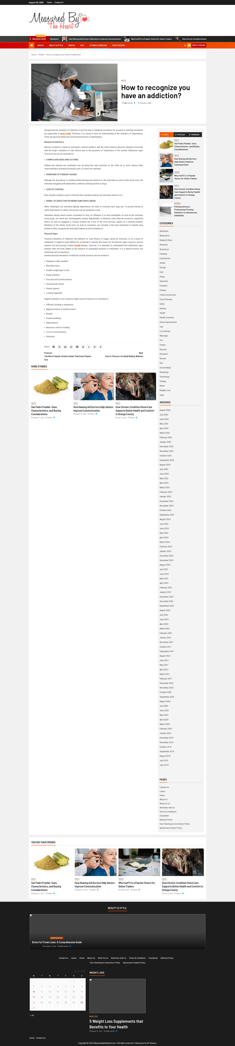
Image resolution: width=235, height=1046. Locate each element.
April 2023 (164, 583)
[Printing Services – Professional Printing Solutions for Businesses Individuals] (166, 209)
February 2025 (166, 492)
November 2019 (166, 742)
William (50, 418)
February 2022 (166, 633)
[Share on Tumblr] (89, 347)
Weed (162, 386)
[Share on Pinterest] (77, 347)
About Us (163, 799)
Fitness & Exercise (98, 45)
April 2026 (164, 428)
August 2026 (165, 410)
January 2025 (165, 496)
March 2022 (165, 628)
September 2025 (167, 460)
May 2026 (164, 424)
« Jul (32, 1015)
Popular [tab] (181, 135)
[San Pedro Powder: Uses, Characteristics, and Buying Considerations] (51, 386)
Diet (82, 45)
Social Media (165, 368)
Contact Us (58, 2)
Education (164, 281)
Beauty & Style (56, 45)
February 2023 (166, 587)
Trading (163, 381)
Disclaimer (164, 816)
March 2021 (165, 674)
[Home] (31, 45)
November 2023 (166, 560)
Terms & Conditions (168, 812)
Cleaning (163, 254)
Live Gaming (165, 331)
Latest (162, 791)
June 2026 (164, 419)
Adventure (164, 231)
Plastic (163, 345)
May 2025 (164, 478)
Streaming (164, 372)
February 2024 (166, 546)
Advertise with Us (167, 807)
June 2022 (164, 619)
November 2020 (166, 688)
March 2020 (165, 724)
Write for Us (165, 803)
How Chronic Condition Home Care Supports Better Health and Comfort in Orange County (189, 39)
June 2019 (164, 765)
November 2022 (166, 601)
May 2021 (164, 665)
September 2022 (167, 606)
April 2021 (164, 669)
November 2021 (166, 642)
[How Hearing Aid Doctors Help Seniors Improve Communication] (93, 386)
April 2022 (164, 624)
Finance (177, 172)
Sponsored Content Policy (171, 828)
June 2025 (164, 474)
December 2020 (166, 683)
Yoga (162, 395)
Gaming (163, 308)
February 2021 (166, 679)
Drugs (162, 276)
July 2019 (164, 760)
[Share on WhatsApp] (71, 347)
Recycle (163, 349)
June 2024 (164, 528)
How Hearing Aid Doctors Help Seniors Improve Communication (66, 39)
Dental (71, 45)
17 (34, 997)
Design (163, 267)
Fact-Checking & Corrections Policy (175, 824)
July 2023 (164, 569)
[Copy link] (100, 347)
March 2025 (165, 487)
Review (163, 358)
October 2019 (165, 747)
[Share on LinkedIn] (65, 347)
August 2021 (165, 656)
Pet (161, 340)
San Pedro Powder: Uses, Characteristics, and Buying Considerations (46, 410)
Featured (163, 286)
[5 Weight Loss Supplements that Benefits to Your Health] (117, 996)
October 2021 (165, 647)
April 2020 (164, 720)
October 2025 (165, 456)
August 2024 (165, 519)
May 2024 (164, 533)
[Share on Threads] (94, 347)
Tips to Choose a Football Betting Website (124, 354)
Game (162, 304)
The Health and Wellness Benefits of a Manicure (57, 942)
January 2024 (165, 551)
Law (161, 327)
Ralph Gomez (128, 103)
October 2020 (165, 692)
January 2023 (165, 592)
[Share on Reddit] (83, 347)
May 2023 (164, 578)
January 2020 (165, 733)
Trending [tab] (195, 135)
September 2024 (167, 515)
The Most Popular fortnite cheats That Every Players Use (67, 356)
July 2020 (164, 706)
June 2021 (164, 660)
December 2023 (166, 556)
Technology (164, 377)
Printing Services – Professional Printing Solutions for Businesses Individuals (185, 211)
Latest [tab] (165, 135)
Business (177, 203)
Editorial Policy (166, 820)
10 (34, 992)
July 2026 (164, 415)
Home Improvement (168, 322)
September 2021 (167, 651)
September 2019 (167, 751)
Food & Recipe (118, 45)
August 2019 (165, 756)
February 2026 (166, 437)
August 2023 (165, 565)
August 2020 (165, 701)
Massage (164, 336)
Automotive (164, 235)
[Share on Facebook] (53, 347)
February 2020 (166, 729)
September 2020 (167, 697)
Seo (161, 363)
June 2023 (164, 574)
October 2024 (165, 510)
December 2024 (166, 501)
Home (49, 2)
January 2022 (165, 638)
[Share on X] (59, 347)
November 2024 (166, 506)
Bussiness (164, 249)
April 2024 (164, 537)
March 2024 (165, 542)
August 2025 (165, 465)
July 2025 (164, 469)
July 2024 (164, 524)
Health (40, 45)
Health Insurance (167, 317)
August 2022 (165, 610)
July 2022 (164, 615)
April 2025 (164, 483)
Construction (165, 258)
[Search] (185, 45)
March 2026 (165, 433)
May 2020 (164, 715)
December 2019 (166, 738)
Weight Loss (165, 390)
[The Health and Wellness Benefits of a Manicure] (117, 932)
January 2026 (165, 442)
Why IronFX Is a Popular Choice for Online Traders (122, 39)
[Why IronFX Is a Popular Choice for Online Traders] (166, 175)
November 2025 (166, 451)
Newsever (139, 1043)
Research (164, 354)
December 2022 (166, 597)
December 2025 (166, 446)
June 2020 (164, 710)
